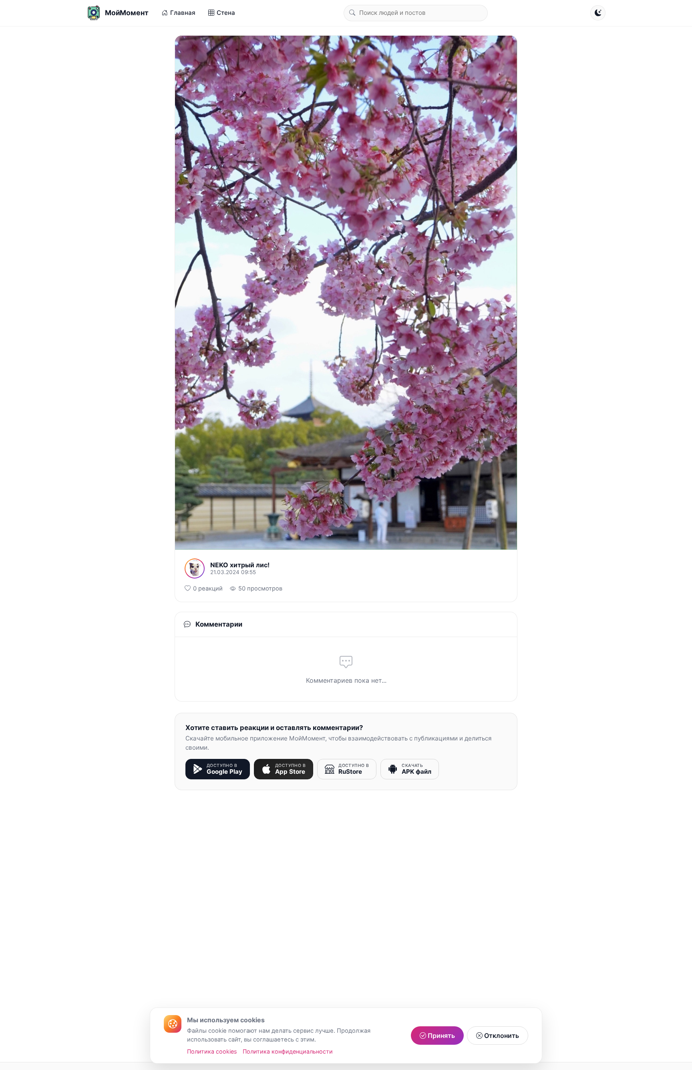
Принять (440, 1036)
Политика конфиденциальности (288, 1051)
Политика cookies (212, 1051)
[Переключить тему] (598, 12)
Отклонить (501, 1036)
